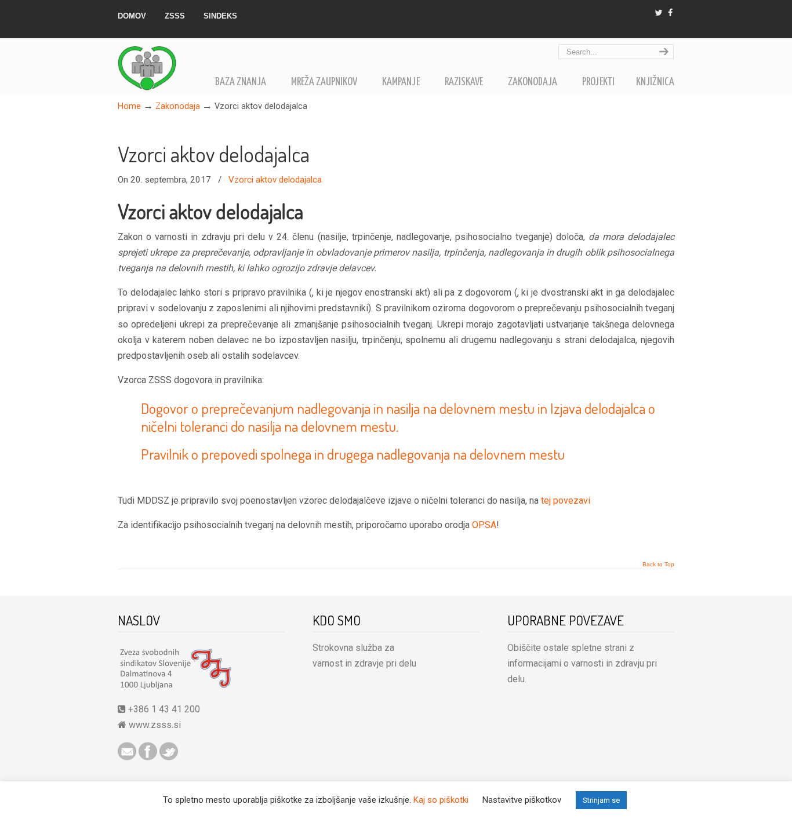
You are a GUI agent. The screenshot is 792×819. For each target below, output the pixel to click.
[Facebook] (670, 13)
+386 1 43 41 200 (163, 709)
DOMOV (132, 16)
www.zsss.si (154, 724)
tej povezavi (565, 500)
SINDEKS (220, 16)
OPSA (484, 524)
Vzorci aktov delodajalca (214, 154)
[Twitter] (658, 13)
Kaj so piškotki (440, 800)
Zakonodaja (177, 106)
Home (129, 106)
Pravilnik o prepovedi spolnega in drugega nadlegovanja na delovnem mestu (353, 454)
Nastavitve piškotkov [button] (521, 800)
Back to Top (658, 564)
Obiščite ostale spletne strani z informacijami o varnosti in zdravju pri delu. (582, 663)
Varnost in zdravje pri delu (161, 66)
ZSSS (175, 16)
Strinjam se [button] (601, 800)
